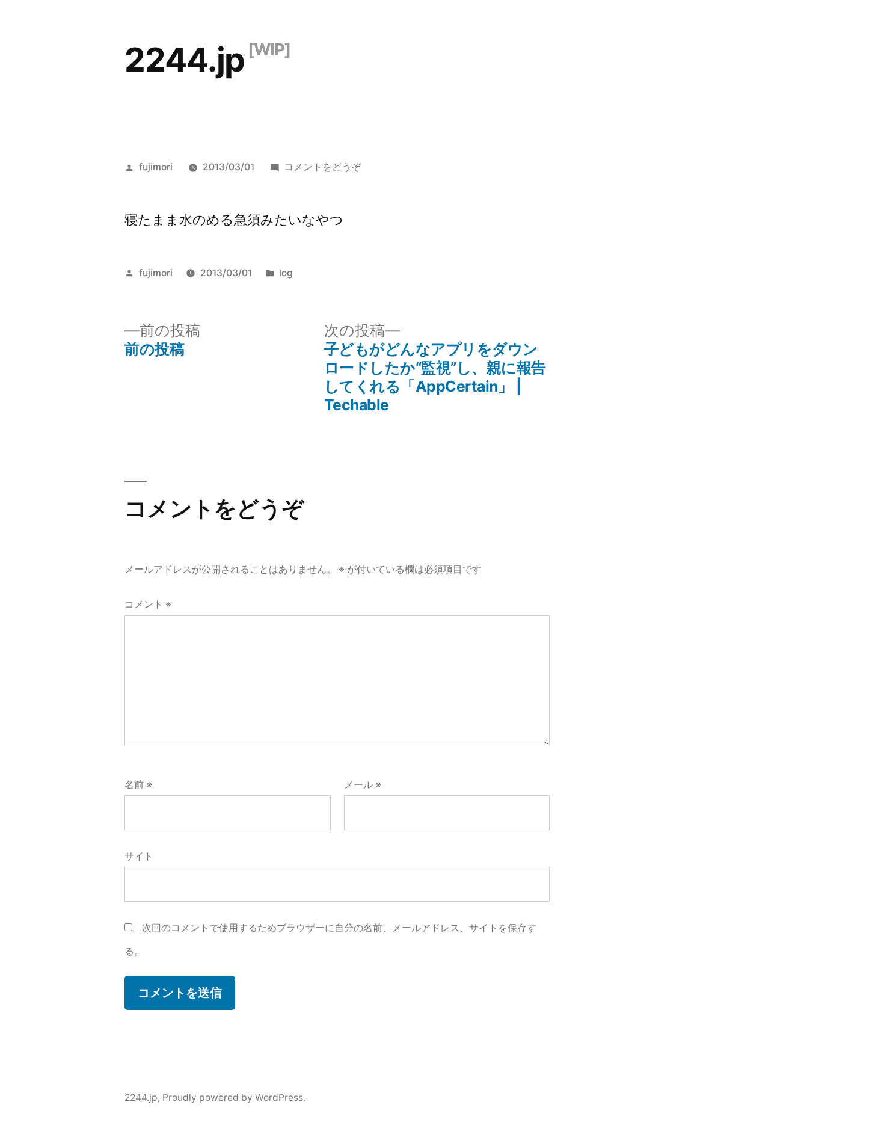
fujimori (156, 167)
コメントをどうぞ (322, 167)
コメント (147, 604)
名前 (138, 784)
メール (362, 784)
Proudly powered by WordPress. (233, 1097)
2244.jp (184, 59)
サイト (138, 856)
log (286, 273)
